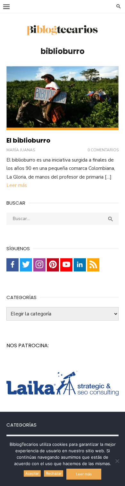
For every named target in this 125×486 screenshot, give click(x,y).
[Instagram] (39, 264)
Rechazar (54, 473)
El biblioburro (28, 140)
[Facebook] (12, 264)
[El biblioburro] (62, 98)
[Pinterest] (53, 264)
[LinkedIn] (80, 264)
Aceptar (32, 473)
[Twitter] (26, 264)
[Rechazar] (117, 461)
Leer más (16, 185)
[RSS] (93, 264)
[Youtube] (66, 264)
